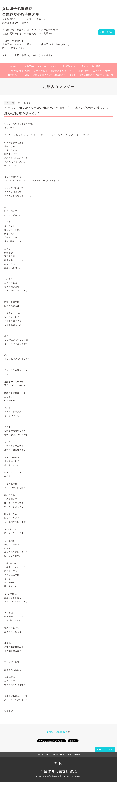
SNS (27, 75)
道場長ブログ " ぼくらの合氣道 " (49, 75)
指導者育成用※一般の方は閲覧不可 (96, 75)
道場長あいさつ (70, 66)
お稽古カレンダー (101, 70)
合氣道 (85, 66)
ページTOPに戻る (104, 749)
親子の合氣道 (40, 70)
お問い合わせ (106, 32)
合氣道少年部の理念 (20, 70)
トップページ (14, 66)
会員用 (72, 75)
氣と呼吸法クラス (100, 66)
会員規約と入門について (62, 70)
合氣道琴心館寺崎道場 (58, 771)
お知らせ (54, 66)
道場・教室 (83, 70)
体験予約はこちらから (35, 66)
